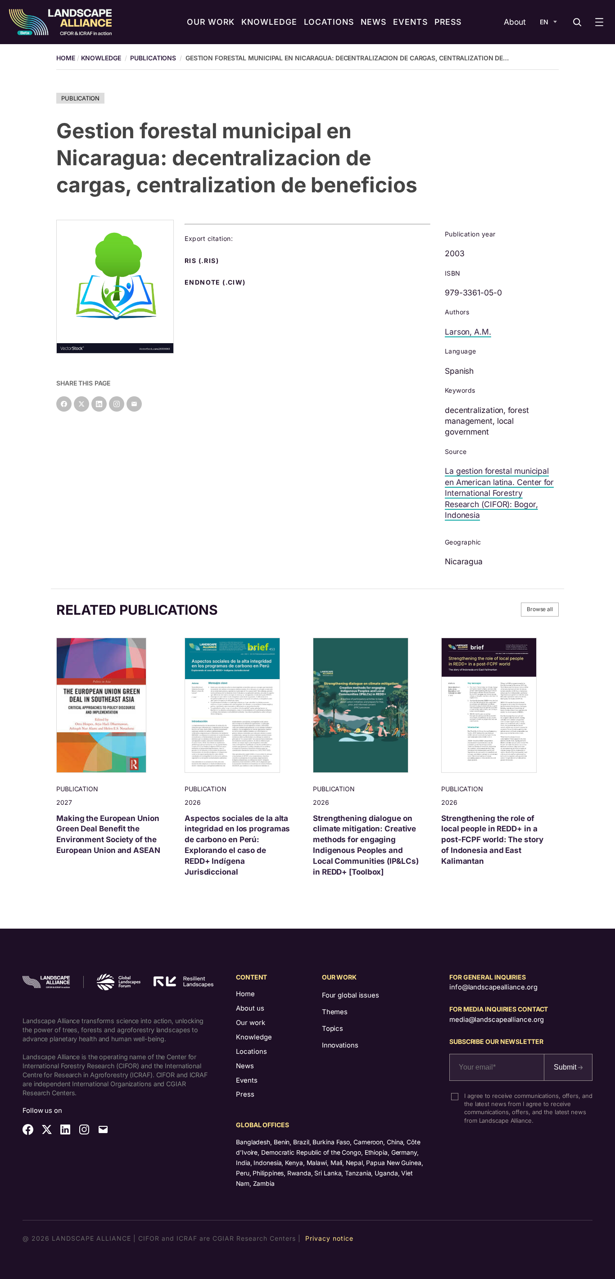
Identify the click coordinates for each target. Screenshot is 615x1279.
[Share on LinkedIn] (99, 404)
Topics (332, 1029)
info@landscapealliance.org (493, 987)
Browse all (540, 609)
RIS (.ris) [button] (203, 260)
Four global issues (350, 995)
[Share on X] (81, 404)
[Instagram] (116, 404)
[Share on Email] (134, 404)
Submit (566, 1067)
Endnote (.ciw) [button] (216, 282)
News (245, 1066)
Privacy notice (329, 1238)
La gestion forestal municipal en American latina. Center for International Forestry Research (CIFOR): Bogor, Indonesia (499, 493)
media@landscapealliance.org (496, 1020)
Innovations (340, 1045)
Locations (251, 1052)
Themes (335, 1012)
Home (245, 994)
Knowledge (101, 58)
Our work (250, 1023)
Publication (80, 98)
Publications (153, 58)
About (515, 22)
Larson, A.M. (468, 331)
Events (247, 1080)
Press (245, 1094)
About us (250, 1008)
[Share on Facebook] (64, 404)
